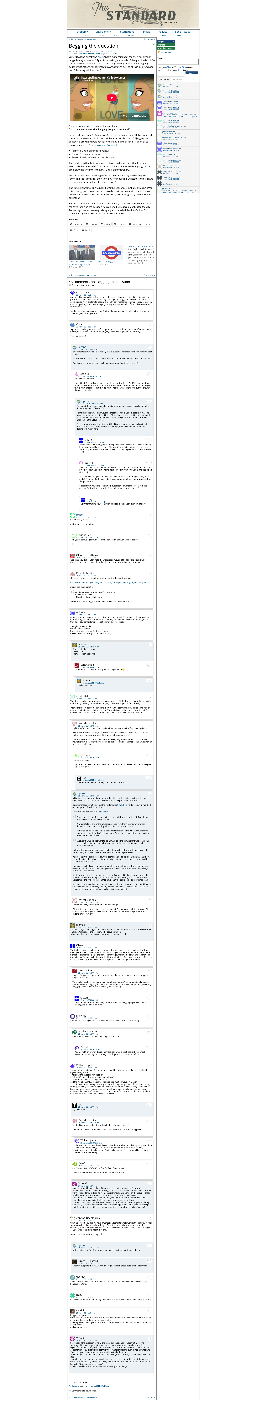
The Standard (74, 1386)
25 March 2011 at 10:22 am (88, 796)
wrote (101, 56)
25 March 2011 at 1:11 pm (86, 1313)
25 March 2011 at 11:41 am (91, 1000)
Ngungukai (177, 160)
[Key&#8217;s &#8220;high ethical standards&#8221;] (142, 254)
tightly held (122, 805)
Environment (103, 31)
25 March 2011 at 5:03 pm (95, 465)
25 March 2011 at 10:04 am (86, 699)
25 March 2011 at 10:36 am (86, 1018)
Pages (178, 67)
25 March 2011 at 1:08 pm (86, 1297)
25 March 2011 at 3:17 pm (92, 403)
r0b (84, 777)
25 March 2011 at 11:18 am (88, 1034)
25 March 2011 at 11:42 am (86, 1068)
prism (79, 514)
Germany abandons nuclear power (84, 39)
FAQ (146, 35)
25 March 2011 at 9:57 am (86, 615)
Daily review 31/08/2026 (171, 133)
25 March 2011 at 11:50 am (91, 757)
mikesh (172, 90)
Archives (131, 35)
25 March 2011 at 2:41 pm (90, 376)
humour (91, 53)
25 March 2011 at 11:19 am (88, 973)
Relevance (173, 70)
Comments (188, 67)
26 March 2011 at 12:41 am (86, 1340)
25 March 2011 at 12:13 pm (89, 1247)
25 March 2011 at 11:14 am (91, 667)
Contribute (162, 35)
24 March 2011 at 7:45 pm (98, 1386)
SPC (170, 84)
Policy (116, 35)
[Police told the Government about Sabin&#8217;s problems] (82, 252)
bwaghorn (172, 113)
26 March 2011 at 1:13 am (88, 1186)
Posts (171, 67)
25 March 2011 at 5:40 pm (97, 501)
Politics (162, 31)
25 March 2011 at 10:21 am (88, 726)
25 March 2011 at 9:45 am (88, 349)
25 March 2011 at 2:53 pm (88, 1263)
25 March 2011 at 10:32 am (88, 902)
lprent (82, 347)
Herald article (104, 811)
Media (146, 31)
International (127, 31)
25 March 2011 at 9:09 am (86, 295)
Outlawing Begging (106, 261)
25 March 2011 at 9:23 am (86, 327)
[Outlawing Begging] (111, 252)
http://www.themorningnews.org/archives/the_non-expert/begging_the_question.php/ (108, 582)
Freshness (184, 70)
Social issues (182, 31)
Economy (82, 31)
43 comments (106, 51)
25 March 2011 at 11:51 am (93, 780)
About (101, 35)
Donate (161, 44)
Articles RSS (165, 52)
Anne (164, 113)
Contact (179, 35)
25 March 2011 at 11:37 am (88, 537)
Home (87, 35)
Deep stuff (83, 53)
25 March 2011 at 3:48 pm (95, 442)
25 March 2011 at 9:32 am (86, 557)
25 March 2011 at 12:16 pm (89, 1165)
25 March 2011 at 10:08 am (88, 647)
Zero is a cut (148, 39)
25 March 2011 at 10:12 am (86, 927)
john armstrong (112, 53)
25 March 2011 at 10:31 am (86, 947)
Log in (161, 41)
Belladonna (174, 101)
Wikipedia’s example (107, 145)
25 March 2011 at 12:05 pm (86, 1220)
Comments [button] (164, 79)
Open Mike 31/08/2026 (170, 86)
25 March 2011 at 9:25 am (86, 517)
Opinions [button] (177, 79)
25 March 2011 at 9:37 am (86, 575)
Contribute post (165, 48)
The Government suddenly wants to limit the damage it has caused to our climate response (179, 116)
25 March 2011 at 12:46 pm (93, 683)
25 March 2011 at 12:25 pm (91, 1143)
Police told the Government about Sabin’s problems (81, 263)
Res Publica (174, 107)
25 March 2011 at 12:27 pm (86, 1279)
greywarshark (174, 96)
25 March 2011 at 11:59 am (91, 1049)
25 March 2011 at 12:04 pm (89, 1123)
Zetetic (75, 51)
